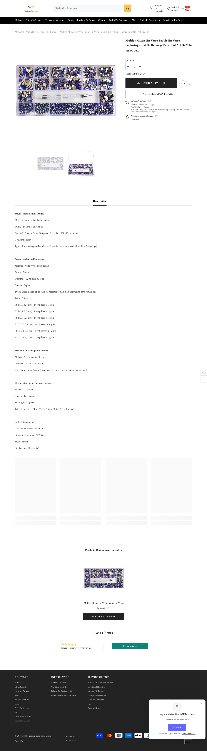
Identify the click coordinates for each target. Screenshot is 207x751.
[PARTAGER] (189, 84)
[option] (66, 89)
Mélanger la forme (46, 32)
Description (100, 201)
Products (29, 32)
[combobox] (88, 8)
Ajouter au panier (151, 83)
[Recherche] (92, 8)
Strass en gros (33, 736)
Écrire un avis (130, 646)
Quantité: (129, 60)
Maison (18, 32)
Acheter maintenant (159, 94)
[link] (183, 84)
